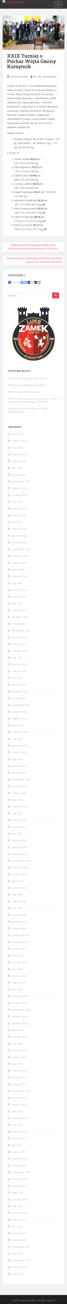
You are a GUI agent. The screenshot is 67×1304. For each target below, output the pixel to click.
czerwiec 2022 (20, 732)
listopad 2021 (19, 772)
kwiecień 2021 (20, 820)
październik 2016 (21, 1172)
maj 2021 (17, 813)
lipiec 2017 (18, 1111)
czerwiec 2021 (20, 806)
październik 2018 (21, 1009)
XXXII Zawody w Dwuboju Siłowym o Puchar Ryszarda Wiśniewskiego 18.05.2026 (32, 400)
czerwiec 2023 (20, 650)
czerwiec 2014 (20, 1267)
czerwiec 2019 (20, 962)
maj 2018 (17, 1043)
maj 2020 (17, 894)
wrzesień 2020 (20, 867)
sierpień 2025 (19, 488)
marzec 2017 (19, 1138)
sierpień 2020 (19, 874)
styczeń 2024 (19, 610)
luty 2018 (17, 1064)
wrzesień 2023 (20, 637)
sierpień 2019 (19, 948)
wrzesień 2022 (20, 711)
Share (15, 282)
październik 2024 (21, 549)
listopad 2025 (19, 474)
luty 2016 (17, 1226)
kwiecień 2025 (20, 508)
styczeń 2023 (19, 684)
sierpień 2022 (19, 718)
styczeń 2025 (19, 529)
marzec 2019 (19, 982)
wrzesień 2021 (20, 786)
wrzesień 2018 (20, 1016)
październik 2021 (21, 779)
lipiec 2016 (18, 1192)
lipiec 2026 (18, 434)
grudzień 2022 (20, 691)
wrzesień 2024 (20, 556)
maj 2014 (17, 1274)
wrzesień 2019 (20, 942)
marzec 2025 (19, 515)
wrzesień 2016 (20, 1179)
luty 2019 (17, 989)
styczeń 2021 (19, 840)
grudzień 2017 (20, 1077)
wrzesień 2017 (20, 1097)
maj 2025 (17, 501)
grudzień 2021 (20, 766)
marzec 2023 (19, 671)
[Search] (55, 295)
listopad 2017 (19, 1084)
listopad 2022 (19, 698)
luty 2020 (17, 908)
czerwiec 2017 (20, 1118)
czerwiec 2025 (20, 495)
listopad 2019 (19, 928)
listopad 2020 (19, 854)
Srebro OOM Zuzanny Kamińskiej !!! (27, 378)
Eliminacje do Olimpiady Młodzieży (27, 385)
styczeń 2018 (19, 1070)
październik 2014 (21, 1260)
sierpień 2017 (19, 1104)
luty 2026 (17, 468)
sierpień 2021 (19, 793)
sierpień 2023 (19, 644)
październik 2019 (21, 935)
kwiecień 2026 (20, 454)
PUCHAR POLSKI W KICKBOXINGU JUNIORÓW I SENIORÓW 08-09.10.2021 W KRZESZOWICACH (34, 260)
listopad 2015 (19, 1240)
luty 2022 (17, 759)
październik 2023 (21, 630)
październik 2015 (21, 1246)
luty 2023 (17, 678)
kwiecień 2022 (20, 745)
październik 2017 (21, 1091)
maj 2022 (17, 738)
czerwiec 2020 (20, 887)
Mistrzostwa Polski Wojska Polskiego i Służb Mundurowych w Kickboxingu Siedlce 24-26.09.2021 (33, 247)
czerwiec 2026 (20, 440)
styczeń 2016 (19, 1233)
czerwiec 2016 (20, 1199)
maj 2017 (17, 1125)
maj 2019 (17, 969)
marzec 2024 (19, 596)
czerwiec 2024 (20, 576)
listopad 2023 (19, 623)
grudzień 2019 (20, 921)
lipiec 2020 (18, 881)
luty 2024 (17, 603)
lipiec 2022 (18, 725)
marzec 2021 (19, 827)
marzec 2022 (19, 752)
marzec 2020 (19, 901)
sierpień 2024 (19, 562)
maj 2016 (17, 1206)
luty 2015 (17, 1253)
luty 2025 (17, 522)
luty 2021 (17, 833)
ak (35, 76)
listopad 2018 (19, 1003)
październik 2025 (21, 481)
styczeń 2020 (19, 915)
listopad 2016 (19, 1165)
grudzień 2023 (20, 617)
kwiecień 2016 (20, 1213)
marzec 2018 (19, 1057)
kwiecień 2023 (20, 664)
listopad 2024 (19, 542)
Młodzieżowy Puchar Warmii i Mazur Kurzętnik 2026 (28, 410)
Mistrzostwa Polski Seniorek (23, 392)
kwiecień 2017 (20, 1131)
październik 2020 (21, 860)
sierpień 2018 (19, 1023)
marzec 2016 (19, 1219)
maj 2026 (17, 447)
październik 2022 (21, 705)
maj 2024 (17, 583)
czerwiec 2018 (20, 1036)
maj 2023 (17, 657)
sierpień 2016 (19, 1185)
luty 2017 (17, 1145)
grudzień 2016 (20, 1158)
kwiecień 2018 (20, 1050)
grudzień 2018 (20, 996)
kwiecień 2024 (20, 589)
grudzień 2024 (20, 535)
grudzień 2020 (20, 847)
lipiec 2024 (18, 569)
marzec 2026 (19, 461)
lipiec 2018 (18, 1030)
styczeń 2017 (19, 1152)
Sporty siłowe (49, 76)
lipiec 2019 (18, 955)
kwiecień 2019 (20, 976)
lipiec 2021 (18, 799)
